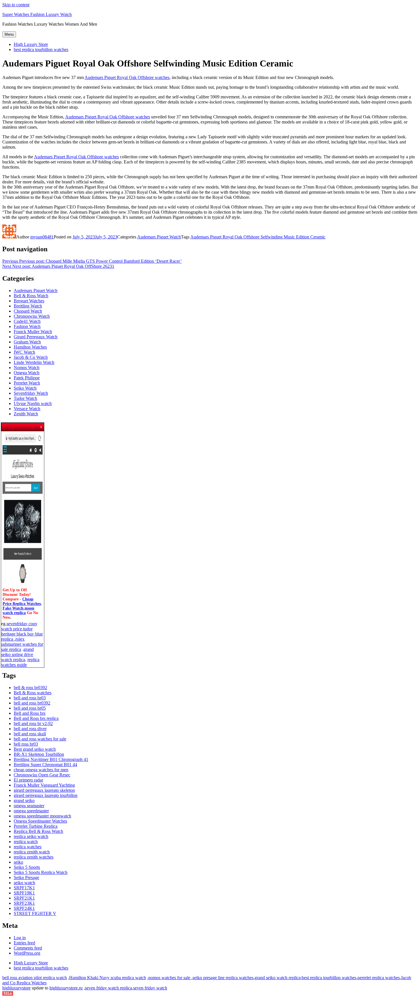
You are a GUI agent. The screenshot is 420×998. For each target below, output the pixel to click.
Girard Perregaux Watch (35, 336)
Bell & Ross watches (32, 692)
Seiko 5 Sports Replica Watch (40, 872)
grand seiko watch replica (278, 977)
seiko (18, 862)
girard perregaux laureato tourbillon (45, 795)
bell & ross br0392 (30, 687)
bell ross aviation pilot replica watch (34, 977)
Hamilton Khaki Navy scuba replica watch (107, 977)
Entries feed (24, 942)
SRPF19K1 (24, 892)
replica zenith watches (33, 857)
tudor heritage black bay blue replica (22, 633)
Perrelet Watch (27, 382)
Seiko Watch (25, 388)
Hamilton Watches (30, 347)
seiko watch (24, 882)
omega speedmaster (31, 810)
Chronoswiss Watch (32, 316)
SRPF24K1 (24, 908)
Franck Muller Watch (33, 331)
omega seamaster (29, 805)
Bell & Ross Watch (31, 295)
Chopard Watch (28, 311)
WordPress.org (27, 953)
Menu (9, 34)
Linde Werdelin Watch (34, 362)
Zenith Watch (26, 413)
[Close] (41, 425)
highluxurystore (16, 987)
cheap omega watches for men (41, 769)
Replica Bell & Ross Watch (38, 831)
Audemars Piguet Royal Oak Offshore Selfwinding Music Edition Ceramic (257, 236)
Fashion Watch (27, 326)
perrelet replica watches (378, 977)
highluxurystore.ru (66, 987)
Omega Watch (26, 372)
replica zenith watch (32, 851)
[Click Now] (23, 585)
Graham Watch (27, 341)
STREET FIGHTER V (35, 913)
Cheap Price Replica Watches (22, 601)
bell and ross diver (30, 728)
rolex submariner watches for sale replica (22, 644)
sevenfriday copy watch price (19, 626)
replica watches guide (20, 662)
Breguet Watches (29, 300)
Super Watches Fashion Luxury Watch (37, 14)
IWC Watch (24, 352)
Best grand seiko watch (35, 749)
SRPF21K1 (24, 898)
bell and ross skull (30, 733)
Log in (20, 937)
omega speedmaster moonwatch (42, 815)
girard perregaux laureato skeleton (44, 790)
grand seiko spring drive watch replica (17, 654)
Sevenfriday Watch (31, 393)
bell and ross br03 (30, 697)
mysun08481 (42, 236)
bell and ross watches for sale (40, 738)
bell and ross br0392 (32, 703)
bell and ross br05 (30, 708)
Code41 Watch (27, 321)
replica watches (27, 846)
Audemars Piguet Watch (159, 236)
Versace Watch (27, 408)
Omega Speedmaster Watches (40, 821)
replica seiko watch (31, 836)
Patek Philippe (27, 377)
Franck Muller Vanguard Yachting (44, 785)
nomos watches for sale (169, 977)
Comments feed (28, 948)
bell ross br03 (26, 744)
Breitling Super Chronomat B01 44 (45, 764)
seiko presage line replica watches (223, 977)
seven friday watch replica (108, 987)
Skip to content (15, 4)
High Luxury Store (31, 44)
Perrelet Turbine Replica (35, 826)
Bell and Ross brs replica (36, 718)
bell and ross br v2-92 (33, 723)
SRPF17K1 (24, 887)
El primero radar (28, 780)
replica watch (26, 841)
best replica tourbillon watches (41, 49)
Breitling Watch (28, 305)
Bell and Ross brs (29, 713)
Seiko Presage (26, 877)
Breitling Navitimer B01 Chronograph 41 (51, 759)
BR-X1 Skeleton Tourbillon (39, 754)
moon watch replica (18, 610)
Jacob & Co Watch (31, 357)
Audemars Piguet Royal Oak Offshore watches (127, 77)
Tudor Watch (25, 398)
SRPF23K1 (24, 903)
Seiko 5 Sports (27, 867)
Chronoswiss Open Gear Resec (42, 774)
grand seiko (24, 800)
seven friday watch (150, 987)
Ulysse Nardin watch (33, 403)
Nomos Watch (26, 367)
